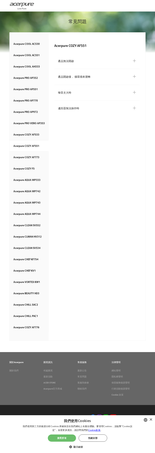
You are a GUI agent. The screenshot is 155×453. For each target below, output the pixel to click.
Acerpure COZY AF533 (26, 134)
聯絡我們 (82, 389)
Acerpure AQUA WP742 (26, 191)
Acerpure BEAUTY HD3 (26, 293)
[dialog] (77, 434)
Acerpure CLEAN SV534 (26, 247)
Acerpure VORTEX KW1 (26, 281)
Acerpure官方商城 (52, 389)
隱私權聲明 (117, 377)
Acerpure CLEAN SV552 (26, 225)
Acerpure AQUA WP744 (26, 213)
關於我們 (14, 370)
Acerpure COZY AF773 (26, 157)
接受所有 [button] (62, 438)
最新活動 (48, 377)
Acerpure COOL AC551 (26, 55)
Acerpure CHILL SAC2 (25, 304)
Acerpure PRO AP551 (25, 89)
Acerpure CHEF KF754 (25, 259)
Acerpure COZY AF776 (26, 327)
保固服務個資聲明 (121, 383)
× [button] (150, 419)
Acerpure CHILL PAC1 (25, 315)
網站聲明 (116, 370)
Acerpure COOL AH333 (26, 66)
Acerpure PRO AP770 (25, 100)
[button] (77, 446)
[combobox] (145, 420)
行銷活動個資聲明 (121, 389)
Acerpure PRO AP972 (25, 111)
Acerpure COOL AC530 (26, 43)
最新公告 (82, 370)
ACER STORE (49, 383)
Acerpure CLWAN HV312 (27, 236)
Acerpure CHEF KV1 (24, 270)
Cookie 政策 (117, 395)
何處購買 (48, 370)
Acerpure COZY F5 (24, 168)
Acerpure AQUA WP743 (26, 202)
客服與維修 (83, 383)
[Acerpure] (21, 5)
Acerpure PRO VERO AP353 (29, 123)
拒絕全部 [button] (93, 438)
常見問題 (82, 377)
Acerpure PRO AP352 (25, 77)
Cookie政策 (94, 430)
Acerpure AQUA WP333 (26, 179)
